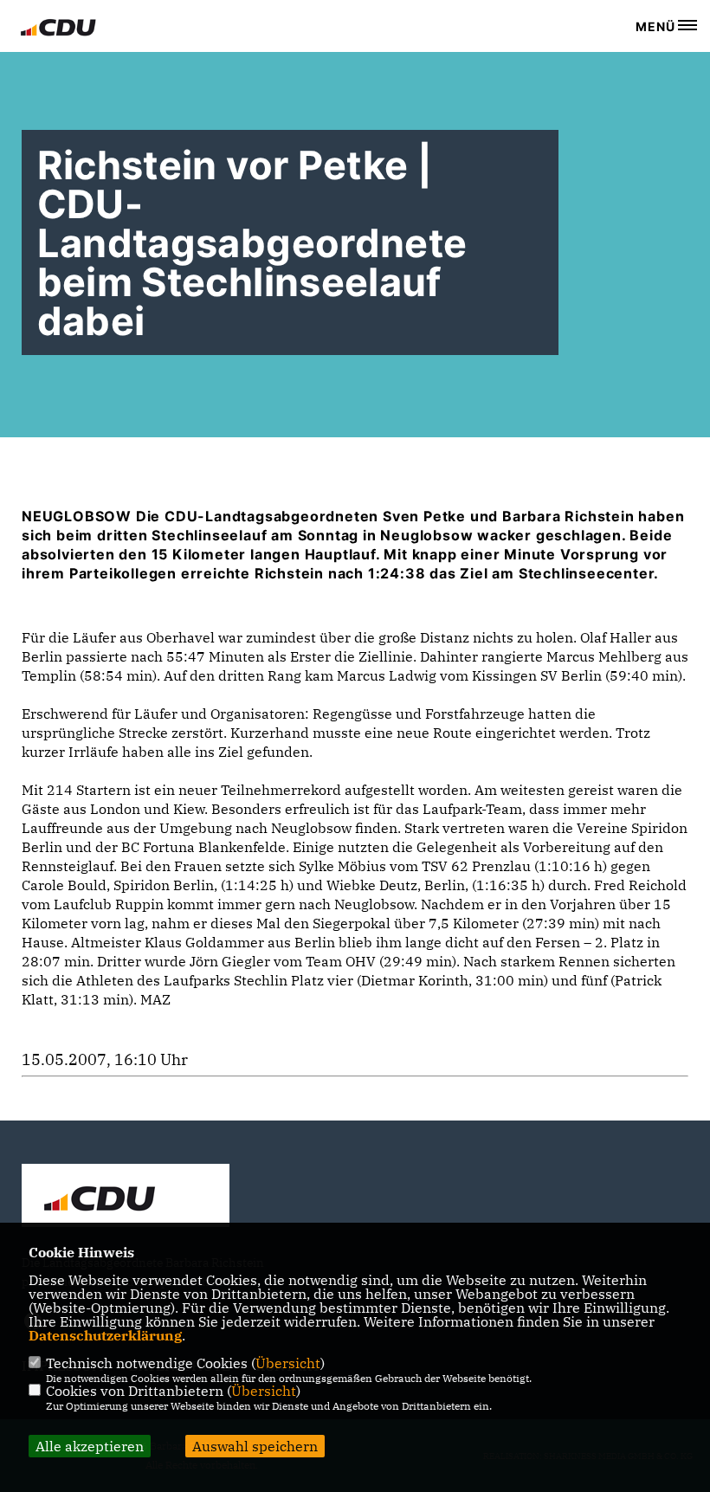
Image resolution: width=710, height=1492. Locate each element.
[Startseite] (125, 1197)
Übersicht (287, 1363)
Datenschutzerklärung (105, 1335)
